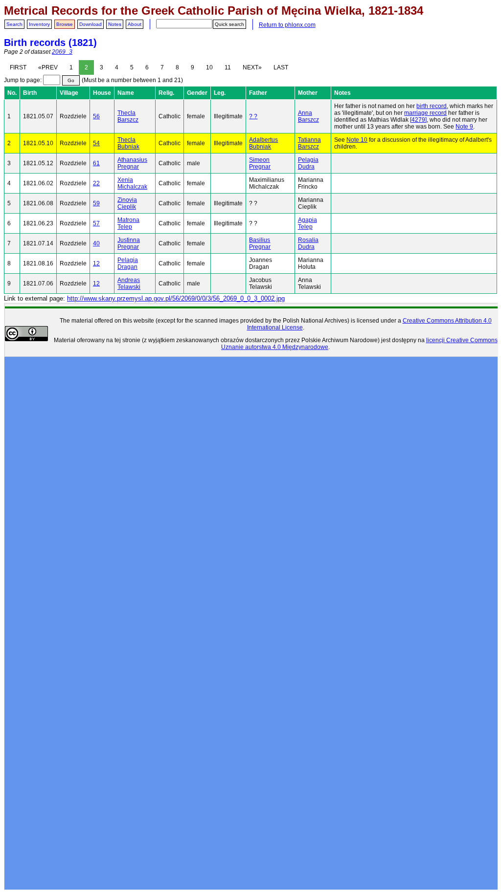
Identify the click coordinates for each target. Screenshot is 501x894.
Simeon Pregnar (260, 163)
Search (14, 24)
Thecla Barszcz (127, 116)
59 (96, 203)
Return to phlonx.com (287, 25)
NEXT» (252, 67)
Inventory (39, 24)
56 (96, 116)
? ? (253, 116)
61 (96, 163)
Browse (64, 24)
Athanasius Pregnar (132, 163)
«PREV (48, 67)
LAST (280, 67)
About (134, 24)
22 (96, 183)
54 (96, 143)
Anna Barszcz (308, 116)
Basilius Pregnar (260, 243)
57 (96, 223)
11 (228, 67)
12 (96, 263)
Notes (114, 24)
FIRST (18, 67)
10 (209, 67)
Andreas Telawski (128, 283)
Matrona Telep (128, 223)
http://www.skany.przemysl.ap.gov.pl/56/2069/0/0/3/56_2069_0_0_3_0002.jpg (176, 298)
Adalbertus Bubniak (263, 143)
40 (96, 243)
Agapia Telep (307, 223)
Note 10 (356, 139)
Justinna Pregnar (128, 243)
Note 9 (464, 126)
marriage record (425, 112)
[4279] (418, 119)
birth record (431, 106)
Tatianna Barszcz (309, 143)
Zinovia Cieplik (127, 203)
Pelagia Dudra (308, 163)
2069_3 (62, 51)
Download (90, 24)
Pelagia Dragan (127, 263)
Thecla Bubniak (128, 143)
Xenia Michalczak (132, 183)
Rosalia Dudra (308, 243)
